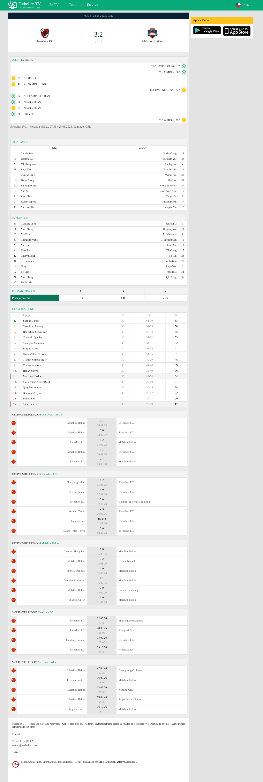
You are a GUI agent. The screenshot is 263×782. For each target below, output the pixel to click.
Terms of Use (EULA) (23, 741)
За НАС (16, 752)
